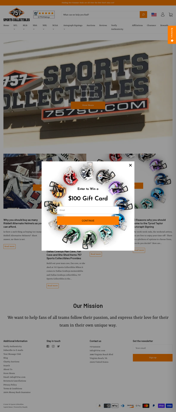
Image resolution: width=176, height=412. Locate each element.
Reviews (171, 33)
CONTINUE (88, 220)
